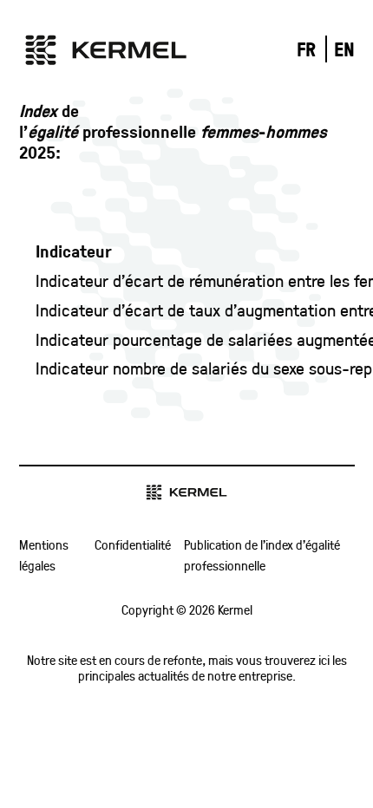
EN (344, 49)
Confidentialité (133, 544)
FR (306, 49)
